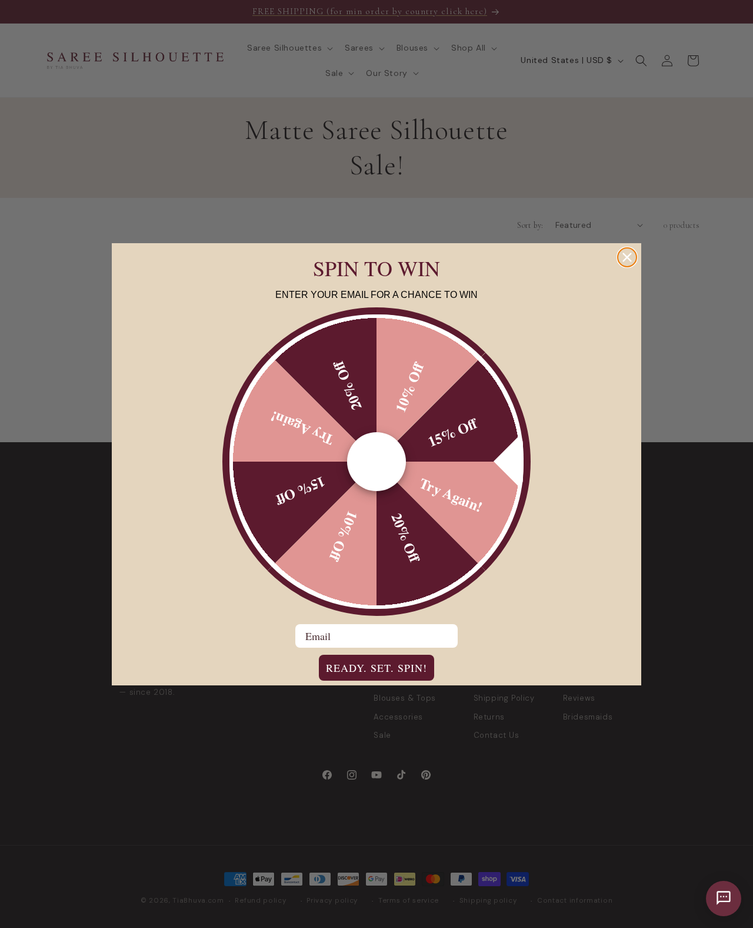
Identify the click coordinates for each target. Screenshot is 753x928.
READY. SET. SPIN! (376, 668)
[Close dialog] (627, 257)
